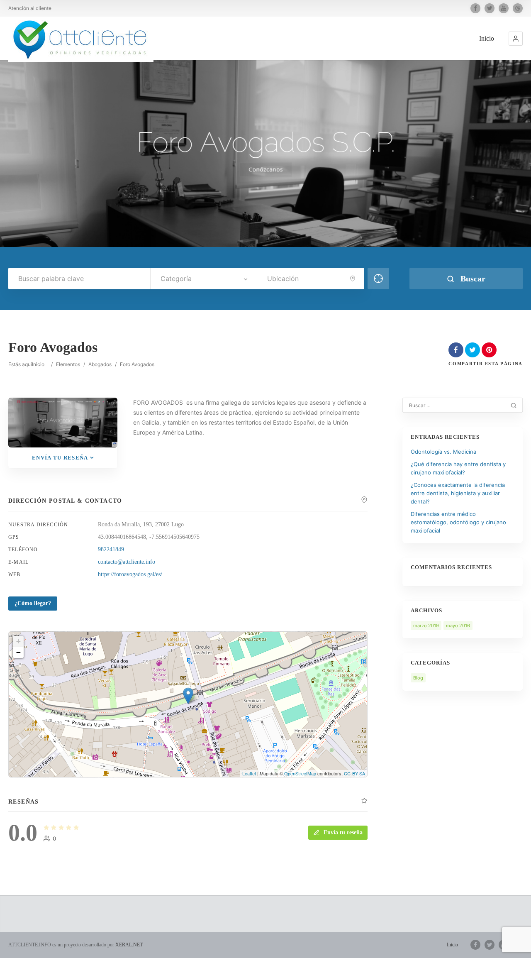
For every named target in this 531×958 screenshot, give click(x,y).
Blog (418, 678)
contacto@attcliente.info (126, 562)
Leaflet (249, 773)
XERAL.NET (129, 945)
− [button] (18, 652)
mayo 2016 (458, 625)
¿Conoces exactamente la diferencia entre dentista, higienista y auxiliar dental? (458, 493)
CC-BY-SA (354, 773)
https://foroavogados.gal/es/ (130, 574)
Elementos (68, 364)
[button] (516, 39)
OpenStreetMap (300, 773)
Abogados (100, 364)
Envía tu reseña (60, 458)
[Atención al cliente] (80, 39)
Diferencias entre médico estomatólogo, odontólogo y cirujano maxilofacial (458, 522)
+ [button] (18, 641)
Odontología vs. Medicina (443, 451)
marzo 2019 (426, 625)
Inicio (486, 38)
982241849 (111, 549)
